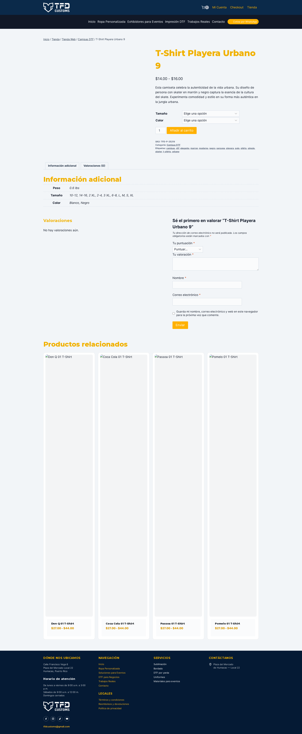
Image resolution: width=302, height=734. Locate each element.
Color (159, 120)
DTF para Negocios (109, 677)
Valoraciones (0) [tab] (94, 165)
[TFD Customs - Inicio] (56, 706)
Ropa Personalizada (111, 21)
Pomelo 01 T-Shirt (227, 623)
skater (158, 151)
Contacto (218, 21)
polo (237, 148)
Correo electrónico (186, 295)
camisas (170, 148)
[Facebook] (46, 718)
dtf (177, 148)
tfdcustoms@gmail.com (56, 726)
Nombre (179, 278)
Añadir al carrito (181, 130)
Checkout (236, 7)
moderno (203, 148)
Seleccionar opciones (68, 638)
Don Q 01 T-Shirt (62, 623)
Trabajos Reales (198, 21)
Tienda (252, 7)
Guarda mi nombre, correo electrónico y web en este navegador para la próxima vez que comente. (217, 313)
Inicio (91, 21)
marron (194, 148)
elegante (184, 148)
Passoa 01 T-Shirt (172, 623)
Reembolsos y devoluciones (114, 704)
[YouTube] (67, 718)
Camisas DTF (173, 145)
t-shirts (167, 151)
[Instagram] (53, 718)
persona (221, 148)
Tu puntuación (183, 243)
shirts (244, 148)
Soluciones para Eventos (112, 672)
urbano (175, 151)
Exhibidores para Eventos (145, 21)
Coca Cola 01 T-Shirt (120, 623)
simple (251, 148)
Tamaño (161, 113)
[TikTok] (60, 718)
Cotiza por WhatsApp (245, 21)
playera (230, 148)
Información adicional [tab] (62, 165)
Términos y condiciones (111, 699)
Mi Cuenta (219, 7)
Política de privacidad (110, 708)
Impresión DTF (175, 21)
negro (212, 148)
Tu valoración (183, 254)
